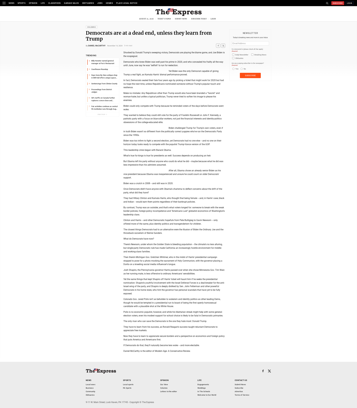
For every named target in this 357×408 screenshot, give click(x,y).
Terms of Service (242, 395)
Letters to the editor (168, 391)
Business (90, 388)
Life (43, 3)
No (245, 69)
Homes (109, 3)
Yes (236, 69)
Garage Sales (71, 3)
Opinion (33, 3)
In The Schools (203, 391)
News (11, 3)
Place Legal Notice (126, 3)
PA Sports (127, 388)
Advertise (239, 391)
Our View (164, 384)
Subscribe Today (199, 19)
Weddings (201, 388)
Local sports (128, 384)
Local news (90, 384)
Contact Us (241, 380)
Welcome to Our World (206, 395)
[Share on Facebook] (218, 46)
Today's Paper (164, 19)
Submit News (181, 19)
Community (90, 391)
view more (101, 114)
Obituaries (88, 3)
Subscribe (338, 3)
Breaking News (260, 55)
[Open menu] (4, 3)
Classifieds (54, 3)
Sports (21, 3)
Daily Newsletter (241, 55)
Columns (91, 27)
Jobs (99, 3)
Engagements (203, 384)
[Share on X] (223, 46)
